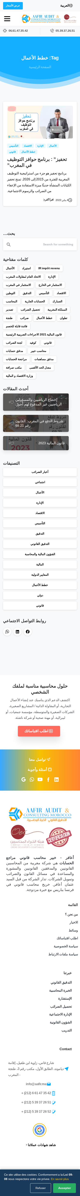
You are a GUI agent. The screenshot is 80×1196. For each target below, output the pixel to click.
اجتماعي (40, 482)
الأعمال (10, 268)
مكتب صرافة (14, 367)
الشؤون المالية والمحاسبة (40, 554)
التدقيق (27, 293)
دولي (40, 595)
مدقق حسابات (14, 351)
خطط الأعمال (44, 318)
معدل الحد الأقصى (40, 367)
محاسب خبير (38, 351)
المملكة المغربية (57, 309)
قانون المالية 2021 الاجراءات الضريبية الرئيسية (34, 334)
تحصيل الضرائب (30, 309)
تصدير (9, 309)
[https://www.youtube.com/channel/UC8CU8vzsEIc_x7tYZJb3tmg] (40, 779)
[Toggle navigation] (7, 18)
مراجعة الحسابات (16, 359)
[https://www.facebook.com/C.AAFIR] (28, 632)
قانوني (48, 342)
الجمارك (57, 301)
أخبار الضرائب (40, 471)
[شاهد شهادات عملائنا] (39, 1130)
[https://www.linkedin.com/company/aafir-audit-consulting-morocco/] (17, 632)
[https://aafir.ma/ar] (49, 18)
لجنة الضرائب (14, 342)
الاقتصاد (61, 293)
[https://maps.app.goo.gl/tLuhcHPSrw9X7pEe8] (23, 779)
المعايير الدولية (40, 574)
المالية (40, 564)
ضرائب (24, 318)
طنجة (9, 318)
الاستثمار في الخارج (50, 285)
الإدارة (52, 276)
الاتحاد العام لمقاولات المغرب (23, 276)
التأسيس (44, 293)
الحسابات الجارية (35, 301)
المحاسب (11, 301)
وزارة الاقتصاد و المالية (19, 375)
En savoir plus (60, 1179)
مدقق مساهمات (44, 359)
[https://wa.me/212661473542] (7, 632)
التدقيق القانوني (40, 543)
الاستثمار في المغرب (18, 285)
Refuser (40, 1188)
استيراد (26, 268)
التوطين (10, 293)
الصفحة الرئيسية (40, 67)
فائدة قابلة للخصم (16, 326)
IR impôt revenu (49, 268)
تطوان (63, 318)
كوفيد (33, 342)
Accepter (64, 1188)
